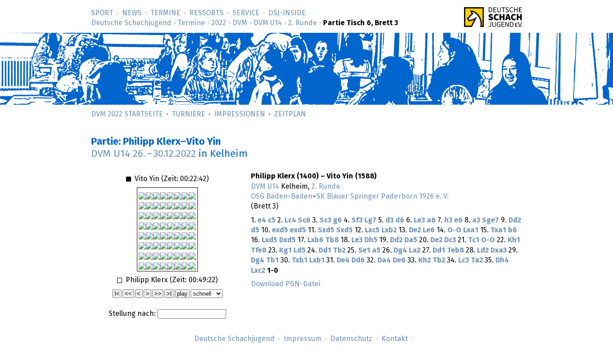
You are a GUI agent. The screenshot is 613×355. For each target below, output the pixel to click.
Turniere (188, 114)
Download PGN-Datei (285, 284)
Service (245, 13)
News (131, 13)
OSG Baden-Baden (281, 196)
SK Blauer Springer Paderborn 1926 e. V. (382, 196)
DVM (239, 23)
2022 (218, 23)
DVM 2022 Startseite (127, 114)
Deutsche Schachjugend (131, 23)
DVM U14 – (143, 154)
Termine (165, 13)
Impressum (302, 338)
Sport (102, 13)
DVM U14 (268, 23)
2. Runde (302, 23)
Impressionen (239, 114)
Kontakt (394, 338)
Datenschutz (351, 338)
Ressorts (206, 13)
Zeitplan (290, 114)
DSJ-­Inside (287, 13)
